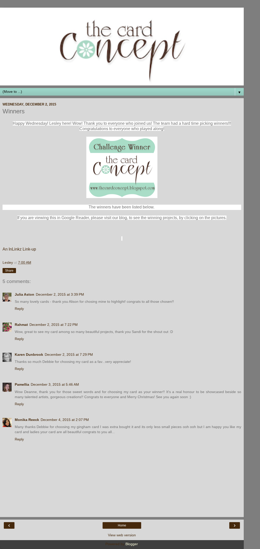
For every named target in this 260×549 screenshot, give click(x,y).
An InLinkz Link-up (19, 249)
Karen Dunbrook (29, 354)
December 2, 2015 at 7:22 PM (53, 325)
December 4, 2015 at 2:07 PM (65, 420)
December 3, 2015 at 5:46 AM (55, 384)
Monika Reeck (27, 420)
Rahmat (21, 325)
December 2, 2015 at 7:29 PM (69, 354)
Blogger (131, 544)
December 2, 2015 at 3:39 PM (60, 294)
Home (122, 525)
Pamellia (22, 384)
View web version (122, 535)
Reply (19, 309)
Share (9, 270)
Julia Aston (24, 294)
